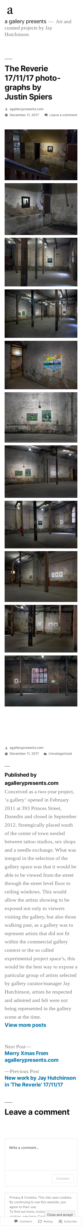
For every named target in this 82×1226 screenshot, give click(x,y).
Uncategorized (60, 754)
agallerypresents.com (27, 109)
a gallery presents (25, 21)
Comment (62, 1178)
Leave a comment (63, 115)
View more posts (25, 1025)
